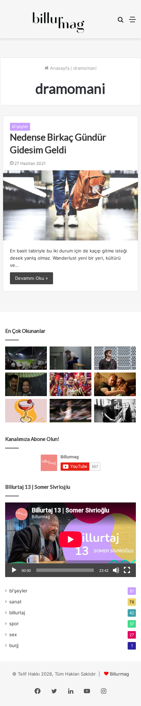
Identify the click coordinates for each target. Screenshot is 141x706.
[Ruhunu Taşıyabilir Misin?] (26, 358)
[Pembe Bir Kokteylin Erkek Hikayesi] (26, 410)
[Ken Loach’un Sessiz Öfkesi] (115, 384)
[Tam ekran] (127, 570)
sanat (15, 601)
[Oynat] (14, 570)
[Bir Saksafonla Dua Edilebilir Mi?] (115, 410)
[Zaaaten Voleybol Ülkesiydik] (70, 384)
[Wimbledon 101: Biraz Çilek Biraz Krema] (70, 410)
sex (13, 634)
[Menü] (132, 21)
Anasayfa (59, 68)
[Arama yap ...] (120, 21)
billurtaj (17, 612)
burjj (13, 645)
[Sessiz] (116, 570)
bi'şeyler (20, 126)
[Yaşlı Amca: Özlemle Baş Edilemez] (115, 358)
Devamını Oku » (31, 278)
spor (14, 623)
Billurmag (119, 674)
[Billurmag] (58, 23)
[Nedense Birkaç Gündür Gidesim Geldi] (70, 205)
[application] (70, 539)
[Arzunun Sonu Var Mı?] (26, 384)
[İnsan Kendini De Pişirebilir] (70, 358)
